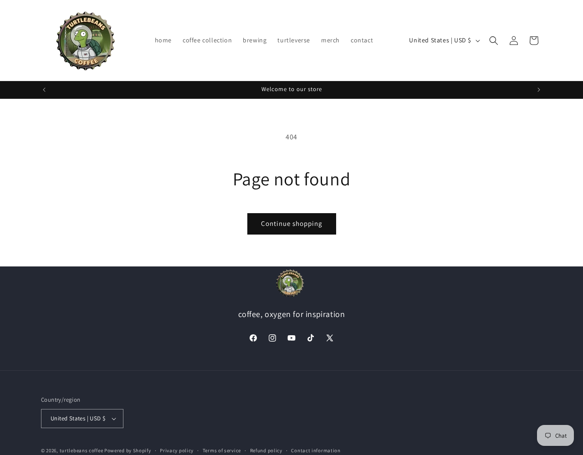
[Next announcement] (539, 89)
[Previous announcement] (44, 89)
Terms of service (222, 450)
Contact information (315, 450)
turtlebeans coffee (81, 450)
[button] (494, 41)
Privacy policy (177, 450)
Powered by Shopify (127, 450)
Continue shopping (291, 223)
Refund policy (266, 450)
